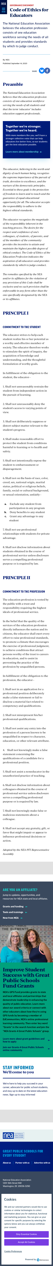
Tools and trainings (13, 912)
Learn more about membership (22, 152)
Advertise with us (42, 1163)
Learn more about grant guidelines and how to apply (23, 1040)
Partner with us (22, 1163)
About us (7, 1163)
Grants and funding (13, 906)
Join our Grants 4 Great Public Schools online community (23, 1048)
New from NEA (11, 918)
